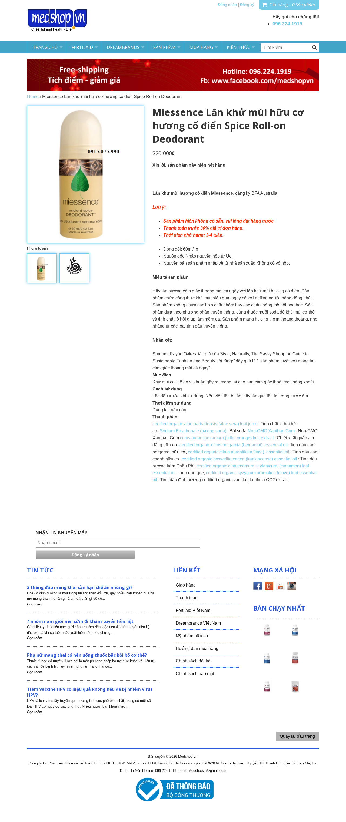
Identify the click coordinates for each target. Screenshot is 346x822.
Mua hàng (201, 47)
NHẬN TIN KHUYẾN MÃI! (61, 532)
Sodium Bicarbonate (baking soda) (193, 431)
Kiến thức (238, 47)
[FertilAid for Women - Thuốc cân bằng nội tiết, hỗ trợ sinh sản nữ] (295, 663)
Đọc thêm (34, 604)
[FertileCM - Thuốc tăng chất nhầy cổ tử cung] (266, 691)
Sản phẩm (164, 47)
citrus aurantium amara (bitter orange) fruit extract (227, 438)
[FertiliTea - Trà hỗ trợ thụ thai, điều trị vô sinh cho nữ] (295, 691)
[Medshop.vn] (57, 20)
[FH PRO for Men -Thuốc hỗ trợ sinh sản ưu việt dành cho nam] (295, 634)
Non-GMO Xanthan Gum (271, 431)
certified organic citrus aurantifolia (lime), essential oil (239, 452)
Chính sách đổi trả (193, 661)
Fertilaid (82, 47)
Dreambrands (123, 47)
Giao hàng (186, 585)
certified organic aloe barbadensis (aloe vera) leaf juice (204, 424)
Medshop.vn (187, 756)
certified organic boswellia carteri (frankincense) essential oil (239, 459)
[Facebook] (257, 587)
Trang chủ (45, 47)
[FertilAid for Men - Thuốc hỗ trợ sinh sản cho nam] (266, 663)
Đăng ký (247, 5)
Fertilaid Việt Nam (193, 610)
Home (33, 96)
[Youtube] (280, 587)
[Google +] (269, 587)
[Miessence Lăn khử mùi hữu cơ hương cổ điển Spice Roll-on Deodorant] (42, 268)
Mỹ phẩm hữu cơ (192, 636)
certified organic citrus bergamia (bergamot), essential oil (233, 445)
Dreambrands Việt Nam (198, 623)
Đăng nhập (227, 5)
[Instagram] (291, 587)
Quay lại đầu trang (297, 736)
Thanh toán (187, 597)
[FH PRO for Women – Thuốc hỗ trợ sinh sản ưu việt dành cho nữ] (266, 634)
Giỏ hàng (292, 5)
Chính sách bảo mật (195, 673)
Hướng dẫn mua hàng (197, 648)
